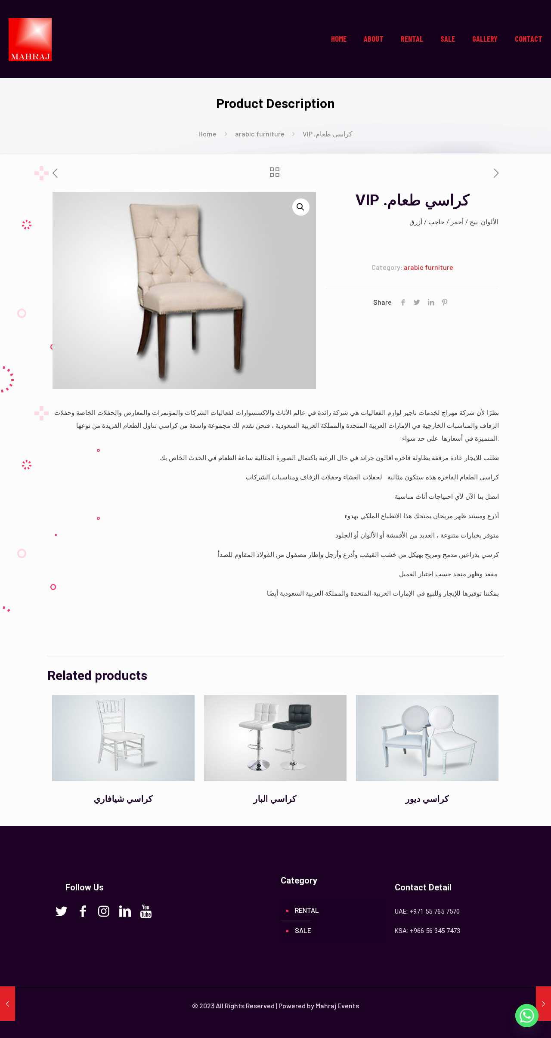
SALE (303, 930)
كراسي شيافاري (123, 799)
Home (207, 134)
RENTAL (307, 910)
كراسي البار (275, 799)
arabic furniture (260, 134)
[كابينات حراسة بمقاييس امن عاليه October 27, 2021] (543, 1003)
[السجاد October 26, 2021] (7, 1003)
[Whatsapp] (527, 1015)
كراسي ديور (427, 799)
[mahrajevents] (30, 38)
